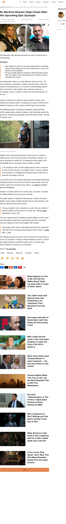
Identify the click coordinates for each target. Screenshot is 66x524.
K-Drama (38, 2)
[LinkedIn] (15, 267)
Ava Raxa (46, 19)
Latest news (9, 7)
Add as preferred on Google (7, 21)
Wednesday (46, 2)
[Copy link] (24, 267)
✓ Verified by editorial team (7, 19)
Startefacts (2, 7)
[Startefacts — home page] (3, 2)
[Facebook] (2, 267)
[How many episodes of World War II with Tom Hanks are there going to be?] (24, 323)
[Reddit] (11, 267)
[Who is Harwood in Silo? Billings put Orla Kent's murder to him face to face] (24, 419)
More (24, 469)
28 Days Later (19, 253)
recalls (46, 230)
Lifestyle (31, 2)
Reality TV (61, 2)
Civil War (36, 253)
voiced (36, 185)
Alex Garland (28, 253)
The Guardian (11, 249)
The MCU (53, 2)
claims (44, 211)
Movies (25, 2)
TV (20, 2)
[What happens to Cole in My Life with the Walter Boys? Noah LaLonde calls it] (24, 282)
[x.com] (6, 267)
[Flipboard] (20, 267)
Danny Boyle (10, 253)
